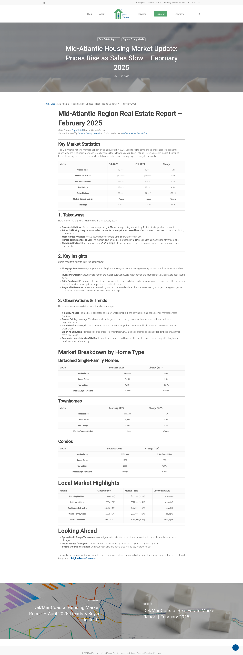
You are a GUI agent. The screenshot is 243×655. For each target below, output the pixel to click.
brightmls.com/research (83, 558)
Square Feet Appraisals (89, 133)
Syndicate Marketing (153, 653)
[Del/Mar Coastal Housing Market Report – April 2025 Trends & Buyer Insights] (61, 611)
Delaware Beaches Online (134, 133)
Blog (53, 103)
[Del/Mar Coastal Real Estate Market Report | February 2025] (182, 611)
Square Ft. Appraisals (133, 39)
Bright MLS (77, 130)
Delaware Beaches (136, 653)
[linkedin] (44, 3)
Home (46, 103)
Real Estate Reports (109, 39)
